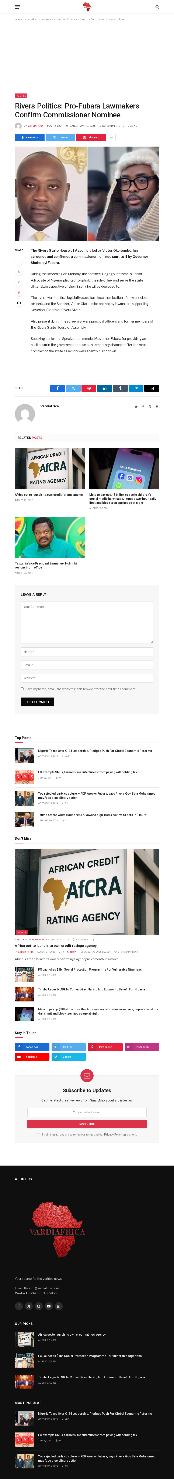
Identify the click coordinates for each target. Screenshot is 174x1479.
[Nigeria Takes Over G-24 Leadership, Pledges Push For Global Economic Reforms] (24, 755)
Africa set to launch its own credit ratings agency (49, 494)
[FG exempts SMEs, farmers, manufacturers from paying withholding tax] (24, 777)
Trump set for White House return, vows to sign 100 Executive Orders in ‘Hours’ (93, 815)
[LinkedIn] (19, 282)
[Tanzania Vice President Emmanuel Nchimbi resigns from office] (50, 537)
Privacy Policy (113, 1134)
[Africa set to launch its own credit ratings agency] (50, 468)
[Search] (157, 7)
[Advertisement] (87, 58)
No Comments (111, 126)
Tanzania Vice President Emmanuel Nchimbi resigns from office (46, 565)
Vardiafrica (36, 126)
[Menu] (17, 7)
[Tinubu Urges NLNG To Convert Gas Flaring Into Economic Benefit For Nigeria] (24, 994)
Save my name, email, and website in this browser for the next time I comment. (80, 689)
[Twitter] (19, 272)
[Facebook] (19, 261)
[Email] (19, 303)
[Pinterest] (19, 292)
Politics (21, 96)
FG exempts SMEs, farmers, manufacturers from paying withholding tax (87, 772)
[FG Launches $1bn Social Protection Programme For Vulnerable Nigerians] (24, 974)
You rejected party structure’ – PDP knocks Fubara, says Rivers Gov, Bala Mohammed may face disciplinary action (97, 795)
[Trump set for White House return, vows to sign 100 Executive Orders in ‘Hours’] (24, 819)
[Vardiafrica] (87, 7)
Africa (22, 932)
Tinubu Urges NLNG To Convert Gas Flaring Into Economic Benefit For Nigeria (91, 989)
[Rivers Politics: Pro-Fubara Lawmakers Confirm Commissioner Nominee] (87, 193)
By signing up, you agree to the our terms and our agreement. (89, 1134)
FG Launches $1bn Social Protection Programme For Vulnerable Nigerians (90, 969)
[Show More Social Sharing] (111, 137)
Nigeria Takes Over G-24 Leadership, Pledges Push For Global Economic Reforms (95, 751)
